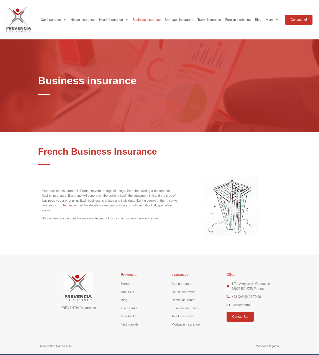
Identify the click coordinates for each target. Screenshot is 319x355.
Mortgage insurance (179, 19)
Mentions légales (267, 346)
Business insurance (147, 19)
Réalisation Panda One (56, 346)
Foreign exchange (238, 19)
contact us (65, 205)
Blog (258, 19)
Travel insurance (209, 19)
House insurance (83, 19)
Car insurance (51, 19)
